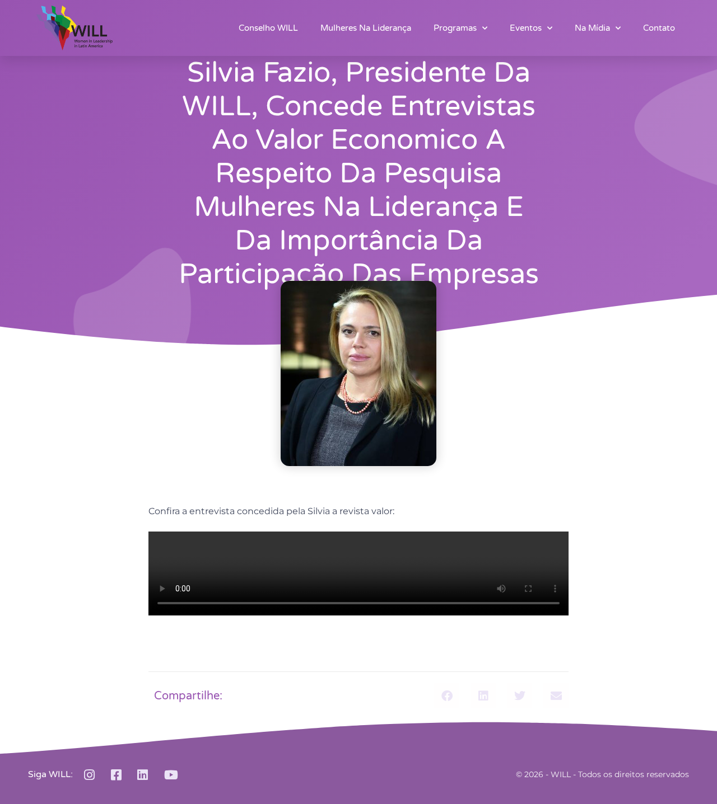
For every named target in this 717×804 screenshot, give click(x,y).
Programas (455, 28)
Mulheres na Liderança (365, 28)
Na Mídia (592, 28)
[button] (446, 695)
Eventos (526, 28)
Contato (659, 28)
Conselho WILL (268, 28)
